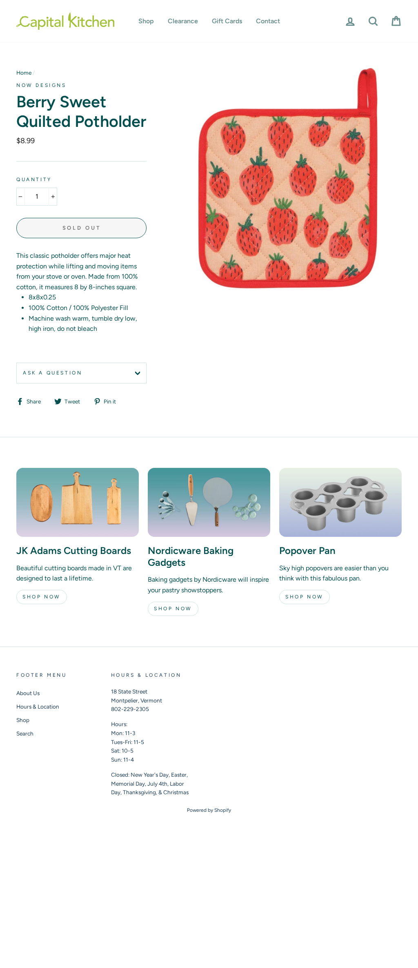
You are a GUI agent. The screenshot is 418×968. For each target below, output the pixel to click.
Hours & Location (37, 706)
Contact (268, 21)
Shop (146, 21)
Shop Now (41, 597)
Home (23, 72)
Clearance (183, 21)
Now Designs (41, 85)
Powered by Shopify (209, 810)
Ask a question (52, 373)
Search (24, 733)
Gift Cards (227, 21)
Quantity (34, 179)
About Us (28, 693)
